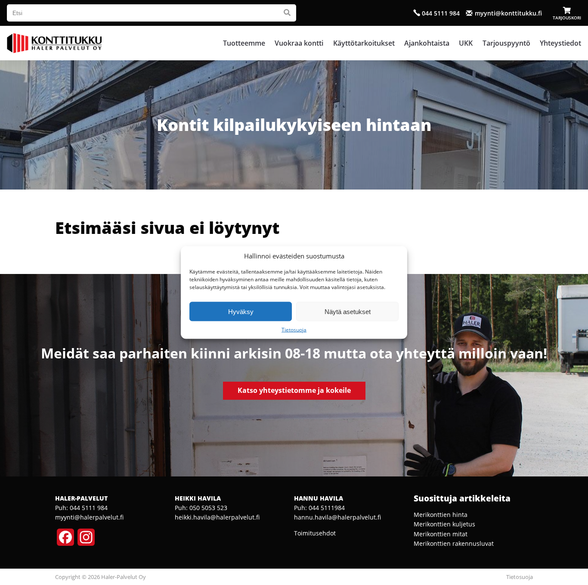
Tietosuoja (294, 329)
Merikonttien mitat (440, 534)
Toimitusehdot (315, 533)
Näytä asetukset (348, 311)
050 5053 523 (208, 508)
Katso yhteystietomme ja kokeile (294, 390)
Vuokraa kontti (299, 43)
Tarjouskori (567, 17)
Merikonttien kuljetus (444, 524)
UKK (466, 43)
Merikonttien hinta (440, 514)
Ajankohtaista (426, 43)
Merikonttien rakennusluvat (454, 543)
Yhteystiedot (560, 43)
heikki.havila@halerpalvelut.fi (217, 517)
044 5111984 (327, 508)
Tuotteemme (244, 43)
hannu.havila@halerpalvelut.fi (337, 517)
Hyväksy (241, 311)
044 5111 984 (441, 12)
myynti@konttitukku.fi (508, 12)
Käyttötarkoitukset (364, 43)
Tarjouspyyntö (506, 43)
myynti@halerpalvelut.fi (89, 517)
